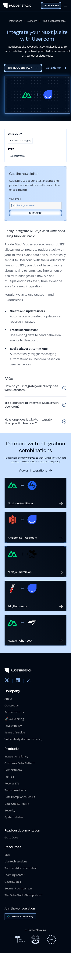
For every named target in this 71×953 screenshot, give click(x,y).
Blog (7, 855)
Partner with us (14, 712)
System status (14, 817)
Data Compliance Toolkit (20, 797)
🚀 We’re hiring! (15, 719)
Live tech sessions (16, 862)
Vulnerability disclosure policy (23, 739)
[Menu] (65, 5)
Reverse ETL (12, 784)
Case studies (13, 882)
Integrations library (16, 757)
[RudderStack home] (17, 5)
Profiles (9, 777)
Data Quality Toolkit (17, 804)
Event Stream (13, 770)
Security (10, 811)
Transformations (15, 790)
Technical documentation (21, 868)
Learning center (14, 875)
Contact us (12, 706)
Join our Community (22, 916)
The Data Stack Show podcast (24, 895)
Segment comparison (18, 889)
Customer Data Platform (20, 763)
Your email (15, 199)
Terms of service (15, 733)
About (8, 699)
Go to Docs (11, 838)
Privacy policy (13, 726)
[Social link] (7, 681)
